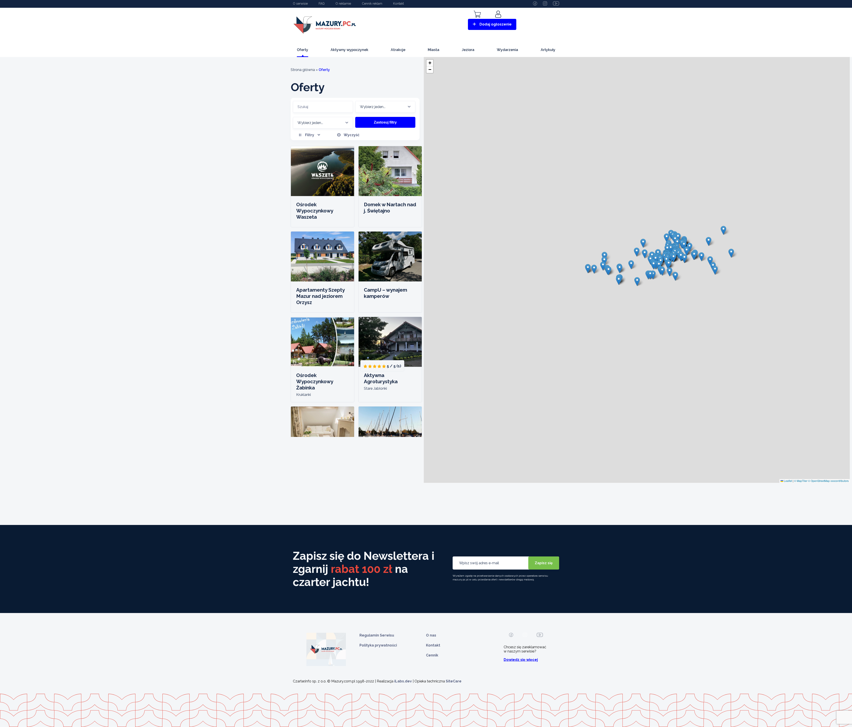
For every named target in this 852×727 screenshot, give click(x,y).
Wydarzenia (507, 50)
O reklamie (343, 3)
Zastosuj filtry (385, 122)
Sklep (477, 20)
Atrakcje (398, 50)
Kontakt (398, 3)
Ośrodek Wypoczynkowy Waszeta (314, 211)
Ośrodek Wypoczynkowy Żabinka (314, 381)
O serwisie (300, 3)
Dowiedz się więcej (521, 660)
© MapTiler (800, 481)
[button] (608, 270)
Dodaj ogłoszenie (495, 24)
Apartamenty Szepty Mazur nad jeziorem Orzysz (320, 296)
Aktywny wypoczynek (349, 50)
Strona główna (303, 70)
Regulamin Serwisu (376, 635)
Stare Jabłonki (375, 388)
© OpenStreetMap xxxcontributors (828, 481)
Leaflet (787, 481)
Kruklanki (303, 395)
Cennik (432, 655)
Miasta (433, 50)
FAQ (322, 3)
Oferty (302, 50)
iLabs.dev (403, 681)
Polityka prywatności (378, 645)
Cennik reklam (372, 3)
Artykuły (548, 50)
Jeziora (468, 50)
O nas (431, 635)
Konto (499, 20)
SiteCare (454, 681)
